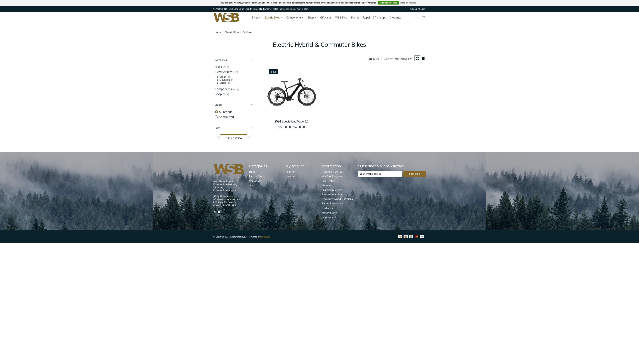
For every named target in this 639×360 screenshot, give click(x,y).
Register (290, 171)
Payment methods (332, 194)
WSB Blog (341, 17)
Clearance (395, 17)
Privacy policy (329, 212)
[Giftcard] (406, 236)
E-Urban (222, 76)
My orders (291, 176)
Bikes (218, 67)
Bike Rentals (328, 180)
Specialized (226, 117)
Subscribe (414, 173)
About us (327, 185)
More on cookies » (409, 3)
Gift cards (325, 17)
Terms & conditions (332, 203)
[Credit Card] (411, 236)
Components (223, 89)
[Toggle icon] (417, 17)
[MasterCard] (416, 236)
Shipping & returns (332, 189)
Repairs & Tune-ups (374, 17)
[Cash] (400, 236)
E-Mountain (223, 79)
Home (218, 32)
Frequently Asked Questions (337, 198)
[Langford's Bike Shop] (226, 17)
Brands (355, 17)
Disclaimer (327, 208)
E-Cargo (221, 82)
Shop (218, 94)
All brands (225, 112)
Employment (329, 217)
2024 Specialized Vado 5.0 (292, 121)
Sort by (388, 58)
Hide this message (388, 3)
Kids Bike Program (332, 176)
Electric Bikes (232, 32)
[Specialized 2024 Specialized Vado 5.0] (292, 92)
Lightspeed (265, 236)
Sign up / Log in (417, 9)
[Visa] (422, 236)
